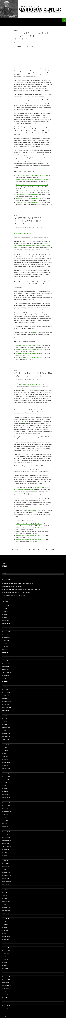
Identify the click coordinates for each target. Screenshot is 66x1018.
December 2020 (6, 803)
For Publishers (44, 23)
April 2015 (5, 1000)
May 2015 (4, 997)
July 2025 (4, 643)
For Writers (62, 23)
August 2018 (5, 884)
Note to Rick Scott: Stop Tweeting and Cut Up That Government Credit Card (21, 589)
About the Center (9, 23)
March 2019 (5, 863)
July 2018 (4, 887)
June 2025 (5, 646)
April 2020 (5, 826)
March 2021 (5, 794)
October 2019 (5, 843)
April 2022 (5, 756)
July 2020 (4, 817)
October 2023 (5, 704)
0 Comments (40, 42)
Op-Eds (16, 30)
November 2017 (6, 910)
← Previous (14, 550)
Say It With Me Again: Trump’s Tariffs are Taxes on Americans (17, 583)
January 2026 (5, 626)
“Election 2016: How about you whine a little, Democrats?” (32, 185)
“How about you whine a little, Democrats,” (27, 194)
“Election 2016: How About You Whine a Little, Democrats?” (32, 175)
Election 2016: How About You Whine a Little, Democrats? (32, 36)
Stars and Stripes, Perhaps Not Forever (12, 586)
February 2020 (6, 832)
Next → (53, 550)
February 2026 (6, 623)
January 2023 (5, 730)
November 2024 (6, 666)
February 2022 (6, 762)
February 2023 (6, 727)
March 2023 (5, 724)
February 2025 (6, 658)
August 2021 (5, 779)
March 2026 (5, 620)
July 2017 (4, 921)
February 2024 (6, 692)
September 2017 (6, 916)
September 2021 (6, 776)
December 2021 (6, 768)
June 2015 (5, 994)
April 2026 (5, 617)
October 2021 (5, 774)
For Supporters (53, 23)
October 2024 (5, 669)
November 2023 (6, 701)
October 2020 (5, 808)
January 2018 (5, 904)
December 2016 (6, 942)
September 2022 (6, 742)
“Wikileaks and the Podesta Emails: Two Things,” (29, 524)
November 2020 (6, 805)
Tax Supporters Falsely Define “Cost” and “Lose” (14, 595)
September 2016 (6, 950)
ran (35, 84)
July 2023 (4, 713)
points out (25, 421)
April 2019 (5, 861)
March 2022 (5, 759)
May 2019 (4, 858)
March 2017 (5, 933)
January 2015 (5, 1008)
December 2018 (6, 872)
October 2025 (5, 634)
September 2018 (6, 881)
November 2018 (6, 875)
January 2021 (5, 800)
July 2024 (4, 678)
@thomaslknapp (31, 161)
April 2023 (5, 721)
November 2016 (6, 945)
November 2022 (6, 736)
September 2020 (6, 811)
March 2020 (5, 829)
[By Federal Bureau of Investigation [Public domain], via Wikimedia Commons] (22, 233)
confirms (25, 450)
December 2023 (6, 698)
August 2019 (5, 849)
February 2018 (6, 901)
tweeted (45, 74)
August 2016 (5, 953)
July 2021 (4, 782)
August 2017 (5, 919)
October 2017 (5, 913)
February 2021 (6, 797)
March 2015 (5, 1003)
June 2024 (5, 681)
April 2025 (5, 652)
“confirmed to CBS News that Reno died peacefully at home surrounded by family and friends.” (32, 245)
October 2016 (5, 948)
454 (38, 550)
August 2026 (5, 605)
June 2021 (5, 785)
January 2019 (5, 869)
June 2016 (5, 959)
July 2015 (4, 991)
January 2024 (5, 695)
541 (47, 550)
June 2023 (5, 716)
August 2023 (5, 710)
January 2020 (5, 834)
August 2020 (5, 814)
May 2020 (4, 823)
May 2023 (4, 718)
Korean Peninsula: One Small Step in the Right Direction (16, 592)
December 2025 (6, 629)
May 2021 (4, 788)
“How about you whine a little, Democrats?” (27, 198)
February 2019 (6, 866)
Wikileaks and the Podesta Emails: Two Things (33, 375)
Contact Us (35, 23)
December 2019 (6, 837)
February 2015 (6, 1005)
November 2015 (6, 979)
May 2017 (4, 927)
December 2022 (6, 733)
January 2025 (5, 660)
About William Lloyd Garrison (23, 23)
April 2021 (5, 791)
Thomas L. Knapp (30, 42)
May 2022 (4, 753)
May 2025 (4, 649)
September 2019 (6, 846)
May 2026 (4, 614)
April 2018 (5, 895)
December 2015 (6, 976)
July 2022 (4, 747)
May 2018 (4, 892)
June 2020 (5, 820)
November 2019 (6, 840)
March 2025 (5, 655)
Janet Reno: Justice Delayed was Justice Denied (28, 221)
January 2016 (5, 974)
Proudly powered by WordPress (9, 1016)
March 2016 (5, 968)
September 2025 (6, 637)
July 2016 (4, 956)
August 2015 (5, 988)
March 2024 (5, 689)
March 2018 (5, 898)
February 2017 (6, 936)
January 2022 (5, 765)
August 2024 (5, 675)
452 (29, 550)
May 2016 (4, 962)
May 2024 (4, 684)
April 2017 (5, 930)
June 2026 (5, 611)
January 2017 (5, 939)
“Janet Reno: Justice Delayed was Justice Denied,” (29, 345)
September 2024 (6, 672)
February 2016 (6, 971)
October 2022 (5, 739)
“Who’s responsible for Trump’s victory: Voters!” (29, 190)
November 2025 (6, 631)
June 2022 (5, 750)
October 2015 (5, 982)
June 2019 (5, 855)
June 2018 (5, 890)
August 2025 (5, 640)
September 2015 (6, 985)
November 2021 (6, 771)
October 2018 (5, 878)
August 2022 (5, 745)
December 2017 (6, 907)
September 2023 (6, 707)
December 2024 (6, 663)
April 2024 (5, 687)
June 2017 (5, 924)
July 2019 (4, 852)
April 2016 (5, 965)
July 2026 (4, 608)
